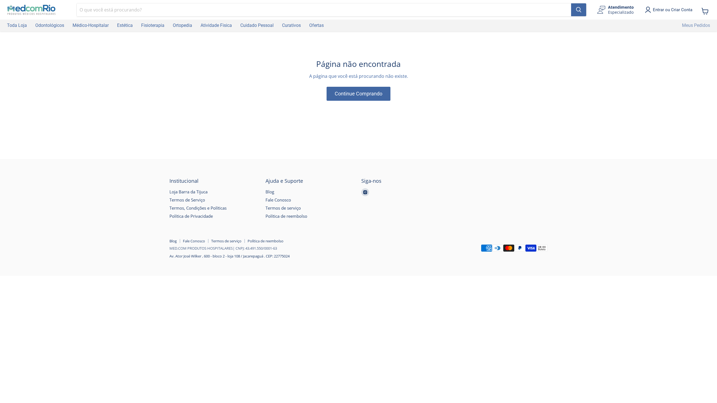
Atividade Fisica (216, 25)
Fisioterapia (152, 25)
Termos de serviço (283, 208)
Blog (270, 192)
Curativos (291, 25)
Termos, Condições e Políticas (198, 208)
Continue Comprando (358, 94)
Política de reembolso (286, 216)
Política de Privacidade (191, 216)
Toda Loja (17, 25)
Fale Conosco (278, 200)
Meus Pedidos (696, 25)
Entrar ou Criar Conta (672, 9)
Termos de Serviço (187, 200)
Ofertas (316, 25)
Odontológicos (49, 25)
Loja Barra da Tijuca (188, 192)
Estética (125, 25)
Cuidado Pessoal (257, 25)
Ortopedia (182, 25)
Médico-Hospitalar (91, 25)
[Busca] (578, 9)
